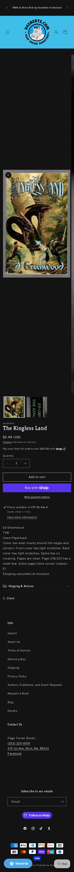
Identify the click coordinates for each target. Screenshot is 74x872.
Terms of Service (19, 650)
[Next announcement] (67, 8)
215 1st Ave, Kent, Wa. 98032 (28, 748)
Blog (10, 702)
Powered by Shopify (47, 865)
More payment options (37, 496)
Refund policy (17, 659)
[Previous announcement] (7, 8)
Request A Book (18, 693)
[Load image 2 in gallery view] (37, 407)
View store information (22, 517)
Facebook (15, 753)
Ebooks (12, 710)
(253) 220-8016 (19, 743)
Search (12, 633)
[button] (7, 32)
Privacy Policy (17, 676)
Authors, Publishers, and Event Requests (35, 684)
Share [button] (10, 598)
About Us (14, 641)
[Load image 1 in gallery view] (14, 407)
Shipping (7, 442)
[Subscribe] (62, 801)
